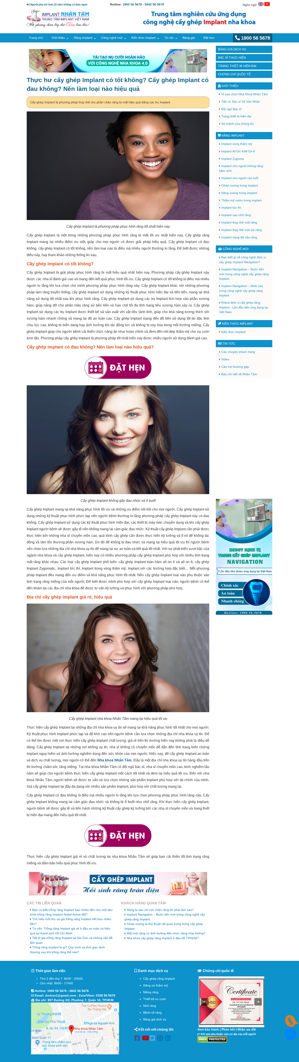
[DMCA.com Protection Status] (212, 1039)
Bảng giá (189, 37)
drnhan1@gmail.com (60, 995)
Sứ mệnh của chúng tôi (237, 123)
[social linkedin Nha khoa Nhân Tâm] (169, 1039)
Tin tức (169, 37)
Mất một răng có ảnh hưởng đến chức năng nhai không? (166, 933)
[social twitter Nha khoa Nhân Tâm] (153, 1039)
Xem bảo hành (208, 1029)
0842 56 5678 (154, 4)
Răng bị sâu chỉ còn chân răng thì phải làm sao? (160, 910)
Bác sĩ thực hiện (232, 57)
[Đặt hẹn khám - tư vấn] (118, 368)
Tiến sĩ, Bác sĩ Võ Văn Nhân (240, 101)
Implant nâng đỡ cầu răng (239, 237)
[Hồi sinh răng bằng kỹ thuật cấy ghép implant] (118, 883)
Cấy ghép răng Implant (159, 978)
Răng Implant (83, 37)
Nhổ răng (149, 1005)
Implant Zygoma (232, 158)
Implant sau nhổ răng (236, 215)
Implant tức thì (231, 207)
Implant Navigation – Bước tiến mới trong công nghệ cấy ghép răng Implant (244, 274)
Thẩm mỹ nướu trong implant (241, 200)
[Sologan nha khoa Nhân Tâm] (197, 25)
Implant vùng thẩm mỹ (236, 144)
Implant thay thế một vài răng (241, 230)
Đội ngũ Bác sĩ (231, 109)
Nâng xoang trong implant (239, 193)
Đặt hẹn (209, 37)
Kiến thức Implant (143, 37)
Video (225, 359)
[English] (261, 5)
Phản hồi (228, 1029)
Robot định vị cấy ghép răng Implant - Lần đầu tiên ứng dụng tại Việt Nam (243, 307)
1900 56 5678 (132, 4)
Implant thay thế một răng (239, 222)
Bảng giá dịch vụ (232, 49)
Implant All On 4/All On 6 (238, 151)
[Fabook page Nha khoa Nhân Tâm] (138, 1039)
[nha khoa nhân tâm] (58, 26)
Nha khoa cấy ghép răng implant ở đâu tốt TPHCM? (163, 938)
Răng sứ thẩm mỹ (155, 985)
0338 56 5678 (105, 995)
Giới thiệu (58, 37)
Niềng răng (150, 992)
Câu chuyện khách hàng (238, 352)
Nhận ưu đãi (246, 1029)
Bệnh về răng (152, 1012)
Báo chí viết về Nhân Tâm (239, 374)
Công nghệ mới (112, 37)
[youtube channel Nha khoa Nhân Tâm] (146, 1039)
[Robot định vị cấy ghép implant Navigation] (244, 557)
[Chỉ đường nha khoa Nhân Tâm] (75, 1028)
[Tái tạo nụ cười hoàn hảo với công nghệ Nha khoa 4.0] (118, 60)
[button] (204, 1002)
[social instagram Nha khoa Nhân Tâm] (161, 1039)
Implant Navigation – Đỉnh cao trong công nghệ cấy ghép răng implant (241, 290)
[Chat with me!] (291, 1024)
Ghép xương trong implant (239, 185)
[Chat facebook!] (291, 1037)
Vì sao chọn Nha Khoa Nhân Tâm (244, 94)
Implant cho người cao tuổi (239, 178)
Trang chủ (36, 37)
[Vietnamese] (267, 5)
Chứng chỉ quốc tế (234, 74)
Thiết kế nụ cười (154, 999)
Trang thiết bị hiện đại (237, 66)
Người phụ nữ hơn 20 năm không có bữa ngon (58, 4)
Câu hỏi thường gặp (235, 366)
